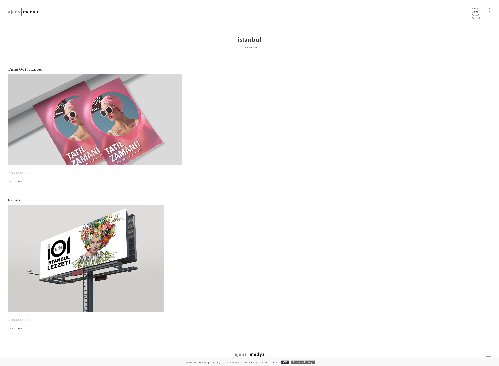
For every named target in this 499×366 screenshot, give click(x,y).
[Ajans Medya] (23, 12)
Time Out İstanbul (25, 69)
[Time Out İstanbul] (249, 119)
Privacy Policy (303, 362)
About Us (476, 15)
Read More (16, 181)
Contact (476, 18)
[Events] (249, 258)
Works (475, 9)
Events (475, 12)
